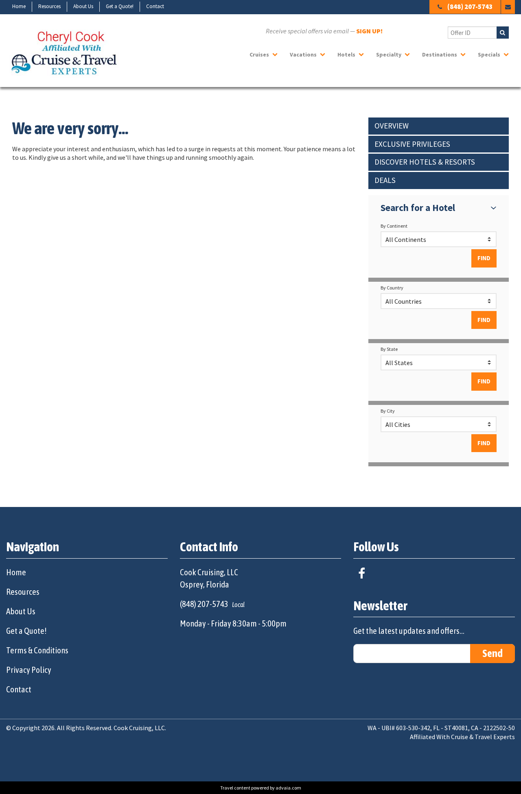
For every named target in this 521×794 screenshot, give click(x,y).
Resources (49, 6)
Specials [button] (489, 54)
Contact (155, 6)
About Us (83, 6)
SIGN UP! (369, 31)
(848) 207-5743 (470, 6)
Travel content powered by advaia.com (260, 788)
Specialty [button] (388, 54)
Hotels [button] (346, 54)
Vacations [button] (303, 54)
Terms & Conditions (37, 650)
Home (19, 6)
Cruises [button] (259, 54)
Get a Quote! (120, 6)
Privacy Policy (28, 669)
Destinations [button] (439, 54)
